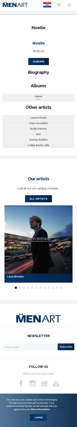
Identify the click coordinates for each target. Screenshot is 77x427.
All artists (38, 198)
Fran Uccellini (38, 123)
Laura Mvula (38, 117)
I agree (38, 417)
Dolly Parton (38, 128)
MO (38, 134)
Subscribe (66, 346)
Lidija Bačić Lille (38, 145)
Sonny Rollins (38, 139)
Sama (38, 97)
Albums (38, 61)
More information (40, 409)
